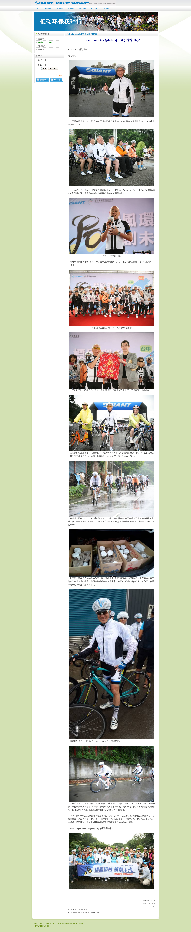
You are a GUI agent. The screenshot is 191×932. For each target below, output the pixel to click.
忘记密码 (59, 75)
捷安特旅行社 (50, 923)
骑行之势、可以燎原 (45, 42)
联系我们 (59, 923)
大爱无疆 (105, 8)
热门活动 (59, 8)
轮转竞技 (82, 8)
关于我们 (48, 8)
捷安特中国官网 (38, 923)
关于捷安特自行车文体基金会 (73, 923)
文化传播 (94, 8)
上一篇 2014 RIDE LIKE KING (78, 910)
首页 (38, 8)
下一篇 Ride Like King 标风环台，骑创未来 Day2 (84, 912)
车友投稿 (41, 39)
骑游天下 (41, 49)
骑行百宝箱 (41, 46)
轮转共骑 (71, 8)
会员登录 (39, 56)
